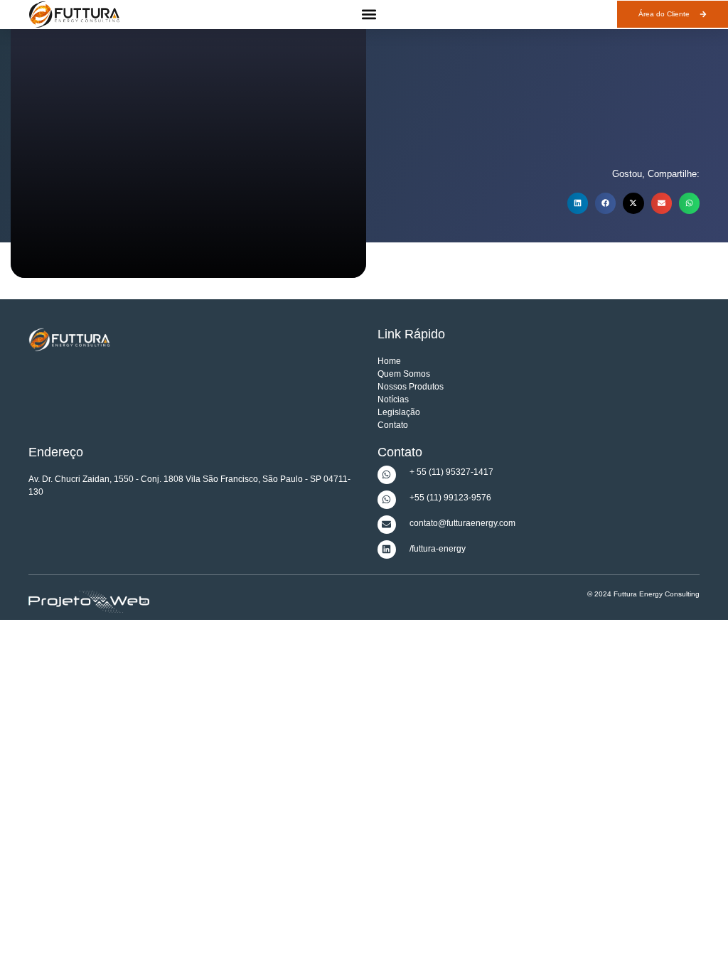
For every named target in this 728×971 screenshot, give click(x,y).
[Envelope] (387, 524)
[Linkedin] (387, 549)
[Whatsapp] (387, 475)
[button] (368, 14)
